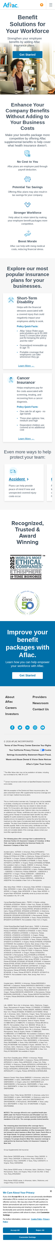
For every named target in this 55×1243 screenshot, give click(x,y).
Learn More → (26, 365)
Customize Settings (27, 1237)
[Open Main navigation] (50, 4)
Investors (12, 714)
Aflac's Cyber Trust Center (38, 764)
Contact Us (41, 709)
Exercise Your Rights (41, 745)
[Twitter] (20, 727)
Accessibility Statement (26, 755)
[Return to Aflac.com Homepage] (11, 4)
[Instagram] (35, 727)
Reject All (40, 1230)
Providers (40, 697)
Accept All (15, 1230)
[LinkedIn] (27, 727)
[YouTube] (42, 727)
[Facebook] (12, 727)
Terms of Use (10, 745)
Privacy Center (24, 745)
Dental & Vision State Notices (37, 759)
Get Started (27, 54)
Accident (17, 479)
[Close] (51, 1191)
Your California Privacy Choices (24, 750)
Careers (11, 707)
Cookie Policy (36, 1219)
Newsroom (41, 703)
